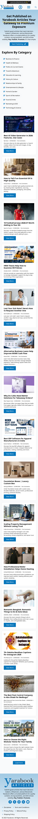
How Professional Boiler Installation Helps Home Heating (19, 568)
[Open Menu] (28, 7)
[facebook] (10, 802)
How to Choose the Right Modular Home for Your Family (18, 740)
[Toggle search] (36, 7)
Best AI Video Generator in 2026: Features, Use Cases (18, 137)
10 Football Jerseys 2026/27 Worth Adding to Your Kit (19, 224)
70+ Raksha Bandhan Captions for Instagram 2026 (17, 653)
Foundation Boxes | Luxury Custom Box (16, 482)
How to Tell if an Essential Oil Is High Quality (18, 179)
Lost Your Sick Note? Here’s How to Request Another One (18, 309)
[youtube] (28, 802)
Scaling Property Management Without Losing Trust (18, 525)
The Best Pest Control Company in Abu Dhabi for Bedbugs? (18, 696)
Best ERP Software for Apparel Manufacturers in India (17, 439)
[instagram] (19, 802)
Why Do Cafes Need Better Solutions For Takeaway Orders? (18, 397)
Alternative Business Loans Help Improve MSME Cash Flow (18, 352)
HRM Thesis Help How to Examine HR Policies (15, 267)
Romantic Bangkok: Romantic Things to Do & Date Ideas (17, 611)
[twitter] (14, 802)
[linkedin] (23, 802)
